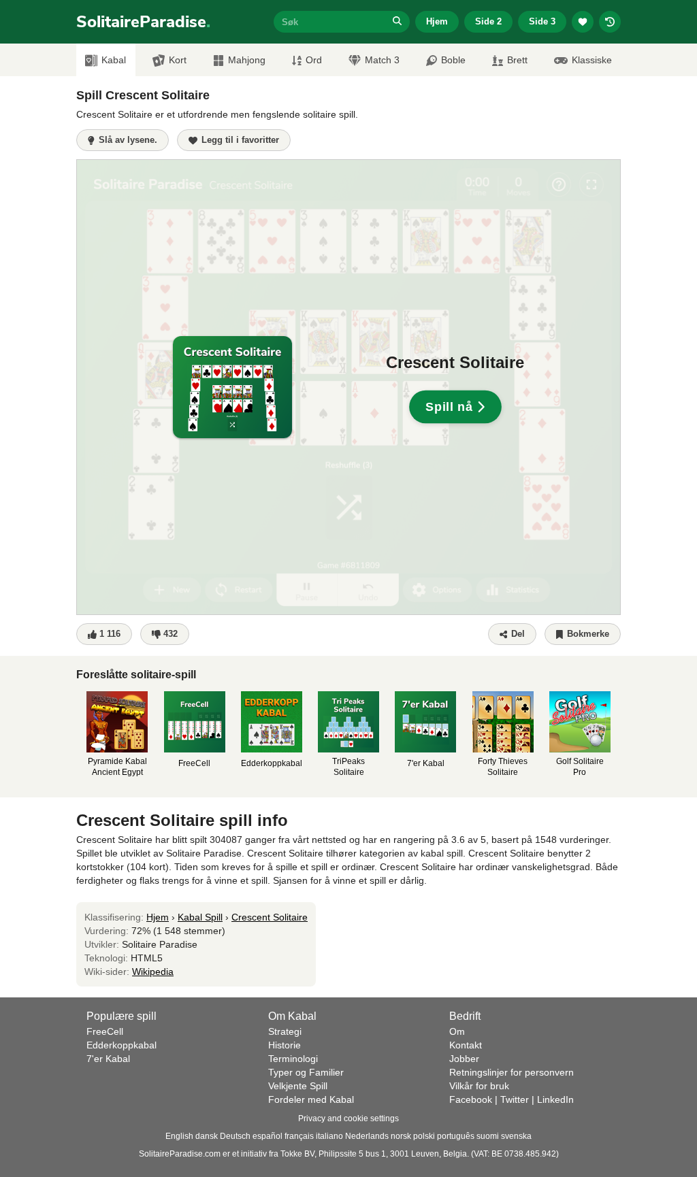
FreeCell (104, 1031)
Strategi (285, 1031)
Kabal (113, 59)
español (267, 1136)
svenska (516, 1136)
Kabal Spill (200, 917)
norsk (401, 1136)
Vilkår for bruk (479, 1085)
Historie (284, 1045)
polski (424, 1136)
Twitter (514, 1099)
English (179, 1136)
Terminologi (293, 1058)
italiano (329, 1136)
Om (457, 1031)
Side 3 (542, 21)
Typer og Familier (306, 1072)
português (455, 1136)
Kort (178, 59)
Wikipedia (153, 971)
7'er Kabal (108, 1058)
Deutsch (235, 1136)
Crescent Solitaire (269, 917)
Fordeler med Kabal (311, 1099)
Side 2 (488, 21)
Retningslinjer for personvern (511, 1072)
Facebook (470, 1099)
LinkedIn (555, 1099)
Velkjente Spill (297, 1085)
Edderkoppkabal (121, 1045)
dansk (206, 1136)
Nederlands (367, 1136)
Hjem (437, 21)
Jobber (464, 1058)
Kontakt (465, 1045)
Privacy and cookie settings (348, 1118)
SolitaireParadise (143, 22)
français (299, 1136)
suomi (487, 1136)
